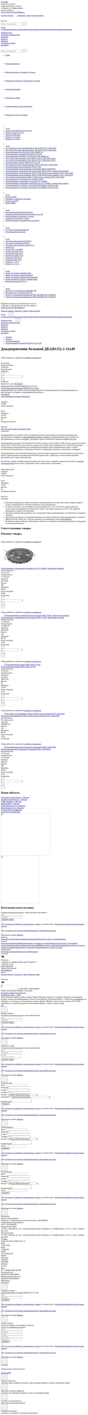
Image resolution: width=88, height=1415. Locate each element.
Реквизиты (45, 29)
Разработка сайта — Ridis (11, 995)
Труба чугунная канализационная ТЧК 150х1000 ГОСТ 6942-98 (30, 295)
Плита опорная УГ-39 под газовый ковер (21, 279)
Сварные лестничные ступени (17, 218)
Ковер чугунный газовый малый (18, 273)
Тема (3, 1146)
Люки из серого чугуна (15, 133)
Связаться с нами (24, 15)
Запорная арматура (14, 945)
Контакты (5, 45)
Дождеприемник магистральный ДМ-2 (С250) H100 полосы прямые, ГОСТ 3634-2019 (39, 173)
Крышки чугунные (13, 139)
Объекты (4, 41)
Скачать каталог (7, 15)
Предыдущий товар (8, 429)
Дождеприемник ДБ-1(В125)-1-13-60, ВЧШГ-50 (24, 152)
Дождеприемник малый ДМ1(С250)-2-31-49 (23, 163)
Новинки (4, 37)
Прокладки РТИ (12, 201)
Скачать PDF (6, 1373)
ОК (2, 1005)
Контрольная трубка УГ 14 (16, 281)
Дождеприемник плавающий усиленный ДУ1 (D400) (26, 181)
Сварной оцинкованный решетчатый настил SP (24, 214)
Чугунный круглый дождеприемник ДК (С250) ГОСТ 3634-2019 (31, 148)
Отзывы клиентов (18, 29)
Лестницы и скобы (48, 945)
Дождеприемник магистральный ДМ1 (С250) (23, 167)
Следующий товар (23, 429)
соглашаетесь (79, 999)
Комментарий (6, 1102)
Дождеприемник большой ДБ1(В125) (15, 396)
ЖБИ (39, 945)
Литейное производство (10, 35)
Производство (6, 33)
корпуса (47, 437)
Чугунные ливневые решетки (17, 230)
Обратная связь (34, 974)
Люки (3, 943)
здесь (62, 1003)
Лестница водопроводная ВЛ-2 (18, 243)
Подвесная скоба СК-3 (14, 253)
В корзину (18, 384)
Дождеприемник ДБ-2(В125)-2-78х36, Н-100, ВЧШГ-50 (27, 156)
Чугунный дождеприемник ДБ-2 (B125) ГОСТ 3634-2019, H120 (30, 161)
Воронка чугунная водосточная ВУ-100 (21, 291)
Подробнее (5, 394)
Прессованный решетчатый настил (19, 212)
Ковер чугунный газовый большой (19, 275)
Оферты (20, 935)
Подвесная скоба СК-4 (14, 256)
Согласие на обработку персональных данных (23, 924)
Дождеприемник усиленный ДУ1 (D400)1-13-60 (24, 179)
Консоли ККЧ (11, 197)
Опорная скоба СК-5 (14, 258)
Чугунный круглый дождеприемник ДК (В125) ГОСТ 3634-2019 (31, 150)
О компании (6, 29)
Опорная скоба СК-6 (14, 260)
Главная (4, 939)
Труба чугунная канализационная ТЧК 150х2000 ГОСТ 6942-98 (30, 297)
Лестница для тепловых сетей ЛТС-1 (20, 245)
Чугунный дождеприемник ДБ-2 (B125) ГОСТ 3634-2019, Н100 (30, 158)
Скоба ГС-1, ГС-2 (12, 262)
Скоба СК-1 (10, 247)
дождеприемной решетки (32, 437)
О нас (3, 27)
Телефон (5, 1092)
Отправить (5, 1104)
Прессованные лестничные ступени (20, 216)
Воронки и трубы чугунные (51, 947)
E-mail (4, 1090)
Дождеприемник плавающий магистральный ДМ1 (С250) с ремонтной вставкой (37, 171)
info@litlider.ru (19, 12)
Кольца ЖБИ (11, 203)
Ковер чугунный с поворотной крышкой (21, 277)
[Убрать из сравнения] (5, 356)
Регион (4, 1095)
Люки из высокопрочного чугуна (19, 131)
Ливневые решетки (29, 945)
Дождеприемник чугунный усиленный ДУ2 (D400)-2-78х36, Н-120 (32, 188)
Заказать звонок (37, 15)
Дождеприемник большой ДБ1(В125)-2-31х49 (23, 154)
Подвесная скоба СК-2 (14, 251)
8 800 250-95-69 (7, 12)
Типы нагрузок (24, 952)
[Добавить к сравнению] (2, 356)
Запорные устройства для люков (18, 199)
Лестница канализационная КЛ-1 (19, 241)
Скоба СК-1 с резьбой (14, 249)
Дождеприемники (13, 943)
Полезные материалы (33, 29)
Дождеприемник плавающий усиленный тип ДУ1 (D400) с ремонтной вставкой (37, 183)
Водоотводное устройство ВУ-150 (19, 293)
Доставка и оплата (8, 43)
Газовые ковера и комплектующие (27, 947)
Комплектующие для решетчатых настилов (22, 221)
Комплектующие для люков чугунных (35, 943)
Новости (4, 39)
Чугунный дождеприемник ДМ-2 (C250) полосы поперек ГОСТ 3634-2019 (35, 177)
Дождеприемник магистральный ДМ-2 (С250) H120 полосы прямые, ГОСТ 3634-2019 (39, 175)
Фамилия (4, 1088)
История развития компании (61, 29)
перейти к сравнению (32, 358)
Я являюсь (5, 1097)
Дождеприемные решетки (16, 232)
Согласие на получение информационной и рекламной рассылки (30, 931)
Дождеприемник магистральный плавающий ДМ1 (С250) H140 (30, 169)
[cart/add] (3, 606)
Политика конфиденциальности (13, 993)
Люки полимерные (13, 135)
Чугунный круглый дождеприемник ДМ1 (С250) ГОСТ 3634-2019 (31, 165)
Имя (3, 1085)
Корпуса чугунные (13, 137)
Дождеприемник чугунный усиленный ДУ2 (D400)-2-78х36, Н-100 (32, 185)
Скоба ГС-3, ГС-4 (12, 264)
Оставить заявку (7, 920)
